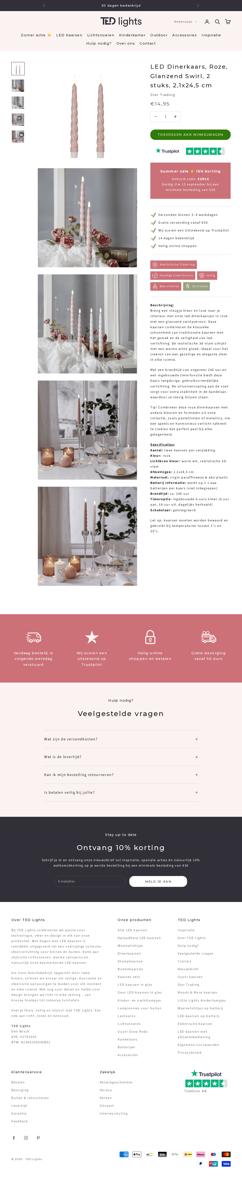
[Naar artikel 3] (18, 102)
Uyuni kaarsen (190, 977)
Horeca (106, 1090)
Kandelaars (128, 1039)
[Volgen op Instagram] (26, 1138)
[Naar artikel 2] (18, 85)
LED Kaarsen (69, 35)
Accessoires (184, 35)
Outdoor (159, 35)
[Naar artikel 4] (18, 119)
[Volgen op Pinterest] (38, 1138)
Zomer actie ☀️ (36, 35)
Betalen (18, 1082)
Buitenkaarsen (130, 969)
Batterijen (126, 1047)
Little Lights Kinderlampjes (202, 1000)
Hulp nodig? (99, 43)
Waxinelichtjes (130, 945)
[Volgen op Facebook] (13, 1138)
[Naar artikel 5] (18, 136)
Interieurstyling (114, 1113)
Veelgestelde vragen (196, 953)
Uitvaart (107, 1105)
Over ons (126, 43)
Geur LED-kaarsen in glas (140, 992)
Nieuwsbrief (188, 969)
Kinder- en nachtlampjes (139, 1000)
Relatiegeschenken (116, 1082)
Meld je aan (158, 881)
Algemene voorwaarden (199, 1045)
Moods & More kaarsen (198, 992)
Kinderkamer (132, 35)
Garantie (18, 1113)
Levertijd (19, 1105)
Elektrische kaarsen (195, 1024)
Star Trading (162, 95)
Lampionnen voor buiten (140, 1008)
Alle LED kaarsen (132, 930)
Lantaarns (126, 1016)
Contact (148, 43)
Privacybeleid (190, 1052)
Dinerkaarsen (129, 953)
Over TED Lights (192, 938)
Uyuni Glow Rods (133, 1031)
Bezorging (20, 1090)
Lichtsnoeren (100, 35)
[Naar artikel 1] (18, 68)
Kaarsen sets (129, 977)
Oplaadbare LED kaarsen (139, 938)
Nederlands (183, 21)
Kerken (106, 1098)
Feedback (19, 1121)
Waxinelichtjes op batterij (200, 1008)
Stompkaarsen (130, 961)
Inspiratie (211, 35)
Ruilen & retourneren (30, 1098)
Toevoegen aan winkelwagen (190, 134)
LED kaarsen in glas (135, 984)
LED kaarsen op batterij (199, 1016)
